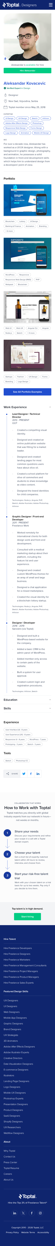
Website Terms (28, 1232)
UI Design (9, 118)
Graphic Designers (13, 1023)
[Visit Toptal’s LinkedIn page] (15, 1213)
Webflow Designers (14, 1133)
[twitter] (23, 774)
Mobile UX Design (41, 133)
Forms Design (36, 128)
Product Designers (13, 1110)
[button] (27, 407)
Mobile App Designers (15, 1017)
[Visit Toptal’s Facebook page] (32, 1213)
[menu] (51, 4)
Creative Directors (13, 1058)
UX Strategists (11, 1035)
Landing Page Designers (16, 1081)
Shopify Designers (13, 1121)
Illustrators (9, 1075)
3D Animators (11, 1040)
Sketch (35, 118)
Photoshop (37, 123)
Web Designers (12, 1012)
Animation (25, 133)
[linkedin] (37, 774)
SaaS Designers (12, 1115)
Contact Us (9, 1156)
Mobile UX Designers (15, 1092)
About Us (8, 1179)
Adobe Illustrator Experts (16, 1052)
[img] (17, 88)
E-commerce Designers (16, 1069)
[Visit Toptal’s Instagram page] (40, 1213)
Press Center (10, 1162)
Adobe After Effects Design (17, 123)
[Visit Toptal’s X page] (23, 1213)
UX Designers (11, 1000)
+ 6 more (9, 231)
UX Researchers (12, 1127)
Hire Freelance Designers (17, 953)
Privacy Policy (12, 1232)
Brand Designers (12, 1029)
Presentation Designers (16, 1104)
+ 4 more (31, 333)
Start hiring (27, 916)
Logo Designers (12, 1087)
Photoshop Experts (13, 1098)
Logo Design (11, 133)
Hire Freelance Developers (18, 948)
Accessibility (43, 1232)
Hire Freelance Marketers (17, 959)
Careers (8, 1173)
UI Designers (10, 1006)
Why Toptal (9, 1150)
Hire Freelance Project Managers (21, 971)
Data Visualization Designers (18, 1063)
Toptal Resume (11, 1168)
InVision (45, 118)
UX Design (22, 118)
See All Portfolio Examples (27, 392)
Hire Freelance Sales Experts (19, 982)
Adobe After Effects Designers (19, 1046)
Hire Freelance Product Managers (21, 977)
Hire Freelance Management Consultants (25, 965)
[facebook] (30, 774)
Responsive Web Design (16, 128)
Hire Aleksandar (27, 70)
